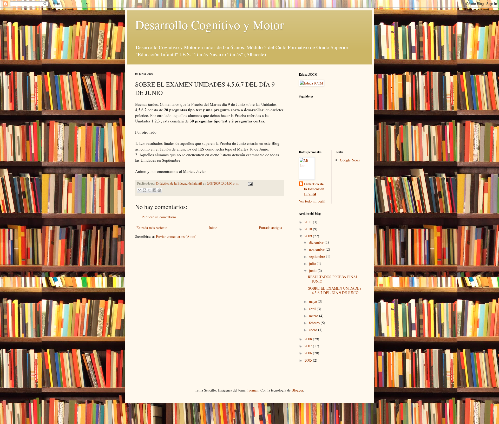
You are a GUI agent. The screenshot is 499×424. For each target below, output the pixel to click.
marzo (314, 315)
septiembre (317, 256)
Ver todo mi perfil (312, 201)
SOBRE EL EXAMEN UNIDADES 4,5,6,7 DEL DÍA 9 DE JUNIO (335, 290)
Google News (350, 160)
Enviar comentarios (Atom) (176, 236)
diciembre (317, 242)
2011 (309, 221)
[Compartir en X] (149, 190)
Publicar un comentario (159, 216)
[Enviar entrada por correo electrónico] (249, 183)
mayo (313, 301)
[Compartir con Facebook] (154, 190)
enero (313, 329)
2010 (309, 228)
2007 (309, 345)
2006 (309, 352)
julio (313, 263)
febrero (315, 322)
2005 (309, 360)
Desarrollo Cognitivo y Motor (209, 24)
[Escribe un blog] (144, 190)
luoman (252, 390)
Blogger (297, 390)
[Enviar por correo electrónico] (139, 190)
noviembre (317, 249)
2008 (309, 338)
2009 (309, 235)
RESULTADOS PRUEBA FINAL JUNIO (333, 279)
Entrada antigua (270, 227)
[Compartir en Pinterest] (159, 190)
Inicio (213, 227)
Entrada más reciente (151, 227)
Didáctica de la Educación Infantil (314, 189)
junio (313, 270)
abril (313, 308)
